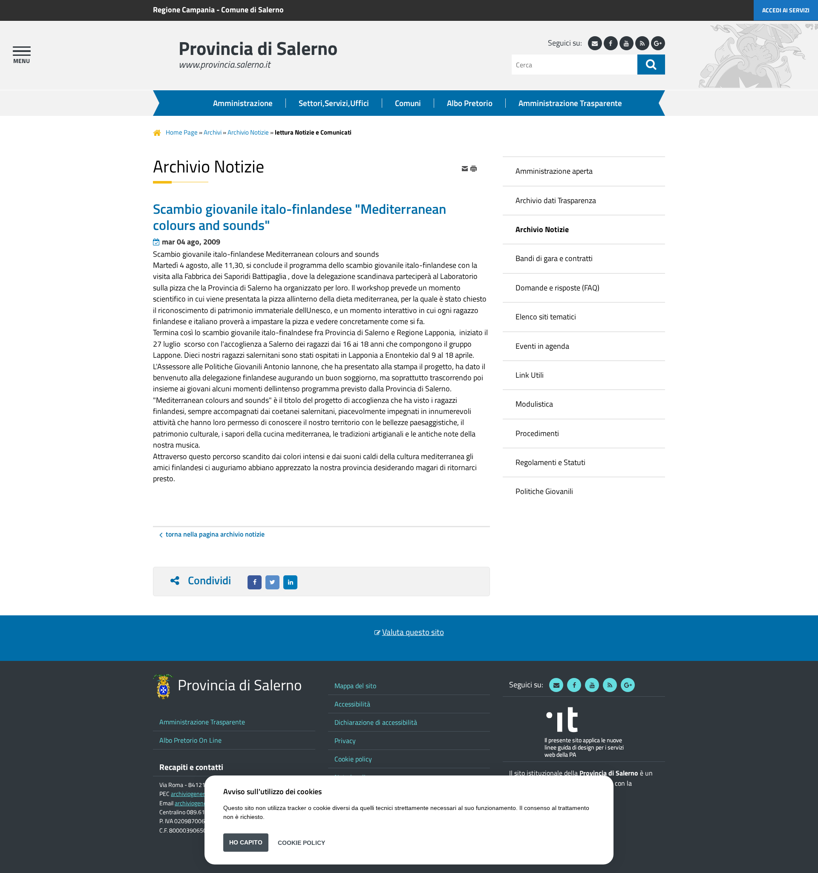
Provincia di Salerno (258, 48)
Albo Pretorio (470, 103)
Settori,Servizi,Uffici (334, 103)
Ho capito (245, 842)
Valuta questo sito (413, 632)
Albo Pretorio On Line (190, 740)
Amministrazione (243, 103)
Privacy (345, 740)
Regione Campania (184, 9)
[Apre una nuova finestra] (255, 582)
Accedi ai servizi (785, 10)
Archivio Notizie (248, 132)
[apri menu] (22, 51)
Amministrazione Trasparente (570, 103)
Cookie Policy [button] (301, 842)
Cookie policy (353, 759)
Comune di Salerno (252, 9)
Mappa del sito (355, 686)
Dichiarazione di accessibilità (375, 722)
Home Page (182, 132)
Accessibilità (352, 704)
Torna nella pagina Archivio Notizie (215, 534)
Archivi (213, 132)
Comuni (408, 103)
